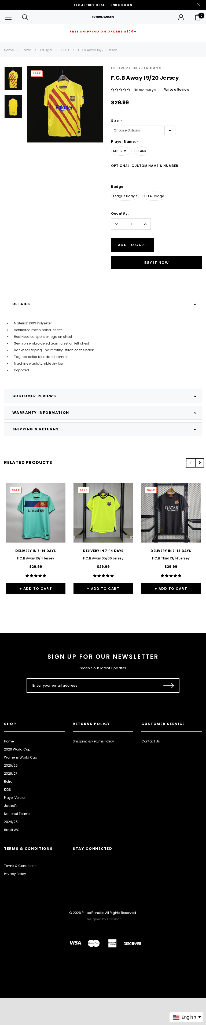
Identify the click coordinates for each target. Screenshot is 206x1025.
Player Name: (124, 141)
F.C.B (65, 50)
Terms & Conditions (20, 865)
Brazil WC (12, 830)
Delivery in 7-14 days (136, 68)
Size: (116, 120)
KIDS (7, 789)
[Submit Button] (169, 685)
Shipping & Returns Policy (93, 741)
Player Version (15, 797)
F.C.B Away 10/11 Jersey (35, 558)
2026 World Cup (17, 749)
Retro (27, 50)
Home (9, 50)
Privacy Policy (15, 874)
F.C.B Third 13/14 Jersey (171, 558)
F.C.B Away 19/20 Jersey (97, 50)
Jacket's (10, 805)
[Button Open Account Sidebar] (181, 17)
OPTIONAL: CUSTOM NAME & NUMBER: (145, 165)
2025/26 (11, 765)
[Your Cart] (197, 17)
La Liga (46, 50)
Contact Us (150, 741)
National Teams (17, 813)
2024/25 (11, 821)
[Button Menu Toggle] (8, 17)
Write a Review (176, 89)
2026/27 (10, 773)
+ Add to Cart (35, 588)
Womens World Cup (20, 757)
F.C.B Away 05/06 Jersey (103, 558)
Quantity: (119, 213)
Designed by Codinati (104, 919)
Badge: (117, 186)
